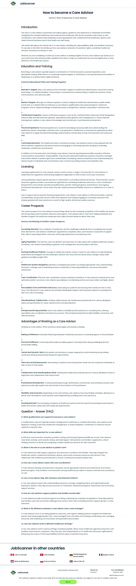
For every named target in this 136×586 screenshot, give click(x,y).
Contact (93, 572)
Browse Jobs (118, 572)
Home (52, 18)
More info (113, 578)
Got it (68, 582)
